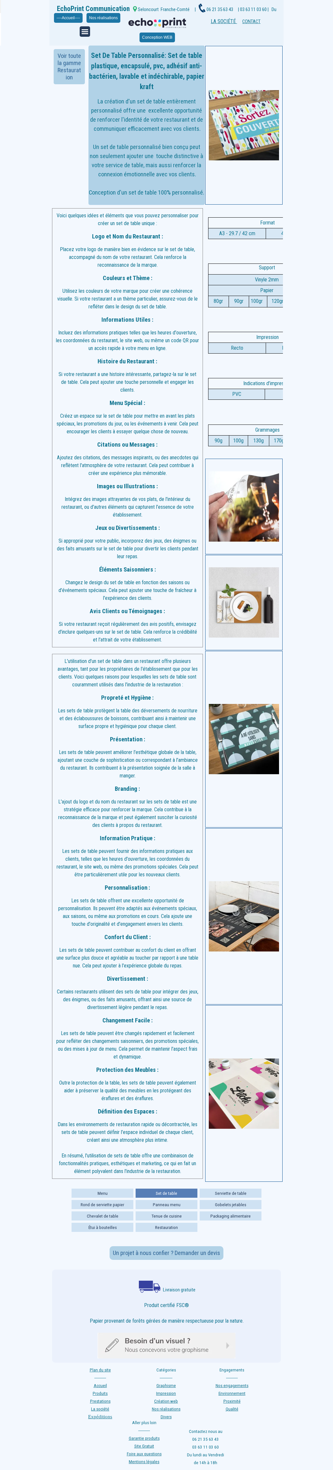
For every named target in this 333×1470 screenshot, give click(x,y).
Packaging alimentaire (230, 1216)
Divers (166, 1416)
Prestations (100, 1401)
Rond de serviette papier (102, 1204)
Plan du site (100, 1370)
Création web (166, 1401)
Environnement (232, 1393)
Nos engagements (232, 1385)
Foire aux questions (144, 1453)
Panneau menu (166, 1204)
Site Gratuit (144, 1446)
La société (100, 1409)
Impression (166, 1393)
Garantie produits (144, 1438)
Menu (103, 1193)
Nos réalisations (103, 18)
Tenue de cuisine (167, 1216)
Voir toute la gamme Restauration (69, 66)
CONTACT (251, 21)
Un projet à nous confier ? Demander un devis (166, 1253)
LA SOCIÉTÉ (224, 21)
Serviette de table (230, 1193)
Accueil (100, 1385)
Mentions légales (144, 1461)
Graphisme (166, 1385)
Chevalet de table (102, 1216)
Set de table (166, 1193)
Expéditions (100, 1416)
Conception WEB (157, 37)
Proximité (232, 1401)
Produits (100, 1393)
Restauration (166, 1227)
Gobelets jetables (230, 1204)
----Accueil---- (68, 18)
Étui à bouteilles (102, 1227)
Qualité (232, 1409)
